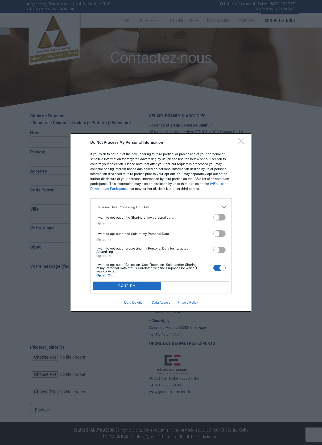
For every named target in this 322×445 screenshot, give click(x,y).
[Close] (242, 142)
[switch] (219, 217)
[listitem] (161, 206)
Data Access (161, 302)
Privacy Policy (188, 302)
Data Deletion (134, 302)
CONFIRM (127, 286)
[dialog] (161, 222)
